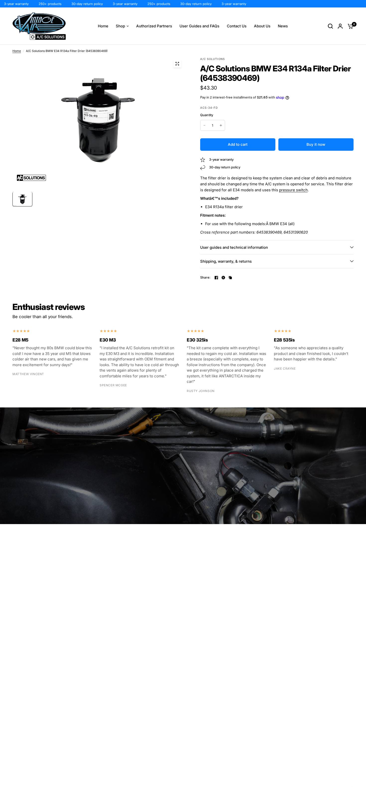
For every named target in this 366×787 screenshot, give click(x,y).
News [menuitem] (283, 26)
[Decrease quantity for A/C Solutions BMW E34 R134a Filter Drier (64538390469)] (204, 125)
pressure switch (293, 190)
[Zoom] (177, 63)
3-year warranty (113, 3)
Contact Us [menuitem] (236, 26)
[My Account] (340, 26)
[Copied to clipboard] (230, 278)
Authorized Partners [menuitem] (154, 26)
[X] (223, 278)
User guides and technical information (234, 247)
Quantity (206, 115)
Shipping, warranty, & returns (226, 261)
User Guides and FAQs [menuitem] (199, 26)
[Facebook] (216, 278)
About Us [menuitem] (262, 26)
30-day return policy (75, 3)
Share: (205, 277)
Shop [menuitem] (120, 26)
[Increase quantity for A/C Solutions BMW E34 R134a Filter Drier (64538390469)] (221, 125)
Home (16, 51)
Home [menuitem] (103, 26)
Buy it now (315, 144)
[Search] (330, 26)
